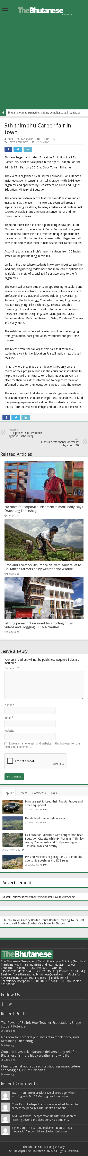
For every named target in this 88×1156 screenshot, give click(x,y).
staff (10, 139)
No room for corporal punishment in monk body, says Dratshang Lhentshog (40, 1039)
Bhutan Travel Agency (16, 920)
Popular (9, 793)
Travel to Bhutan (54, 923)
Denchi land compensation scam (45, 818)
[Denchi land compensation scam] (12, 823)
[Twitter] (12, 1004)
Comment (12, 668)
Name (9, 704)
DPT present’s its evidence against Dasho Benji (25, 433)
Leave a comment (18, 142)
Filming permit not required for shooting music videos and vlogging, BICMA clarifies (39, 625)
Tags (54, 793)
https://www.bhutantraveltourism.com (51, 896)
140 (44, 865)
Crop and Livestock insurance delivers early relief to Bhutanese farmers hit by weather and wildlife (43, 567)
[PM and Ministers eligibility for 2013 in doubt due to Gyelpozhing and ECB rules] (12, 862)
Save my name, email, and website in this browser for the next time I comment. (42, 745)
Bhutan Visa (35, 923)
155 (22, 850)
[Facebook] (4, 1004)
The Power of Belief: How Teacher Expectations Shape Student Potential (41, 1024)
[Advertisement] (44, 65)
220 (44, 809)
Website (9, 730)
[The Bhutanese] (44, 10)
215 (44, 822)
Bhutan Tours (39, 920)
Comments (39, 793)
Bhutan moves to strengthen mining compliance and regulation (44, 112)
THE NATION (48, 139)
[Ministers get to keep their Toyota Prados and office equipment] (12, 807)
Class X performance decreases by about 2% (60, 442)
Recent (23, 793)
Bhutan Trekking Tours (63, 920)
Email (9, 717)
